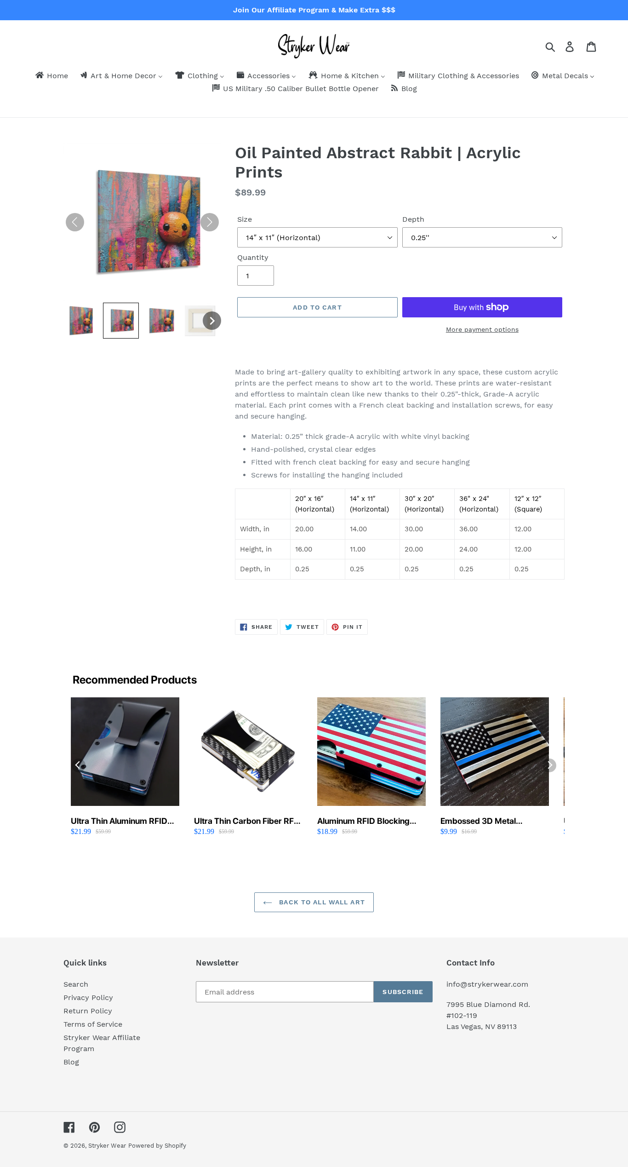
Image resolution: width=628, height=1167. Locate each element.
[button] (81, 321)
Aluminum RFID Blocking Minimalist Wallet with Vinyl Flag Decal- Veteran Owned (369, 821)
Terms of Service (92, 1024)
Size (244, 219)
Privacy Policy (88, 997)
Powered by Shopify (157, 1145)
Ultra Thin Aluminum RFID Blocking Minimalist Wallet (119, 821)
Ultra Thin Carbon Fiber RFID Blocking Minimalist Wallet (248, 821)
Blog (71, 1062)
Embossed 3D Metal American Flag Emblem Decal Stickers (483, 821)
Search (75, 984)
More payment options (482, 329)
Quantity (252, 257)
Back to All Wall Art (321, 902)
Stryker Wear (107, 1145)
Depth (413, 219)
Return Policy (87, 1010)
